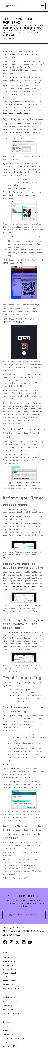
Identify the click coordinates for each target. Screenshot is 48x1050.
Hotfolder (8, 977)
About (5, 1027)
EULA (5, 1042)
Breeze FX (8, 965)
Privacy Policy (11, 1034)
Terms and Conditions (14, 1038)
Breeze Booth (9, 961)
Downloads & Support (13, 1002)
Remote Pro (8, 957)
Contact (7, 1030)
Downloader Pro (11, 988)
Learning (7, 1005)
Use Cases (8, 1009)
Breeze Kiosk (9, 973)
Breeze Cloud (9, 969)
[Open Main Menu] (43, 6)
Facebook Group (11, 1013)
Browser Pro (9, 984)
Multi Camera (9, 980)
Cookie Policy (10, 1046)
